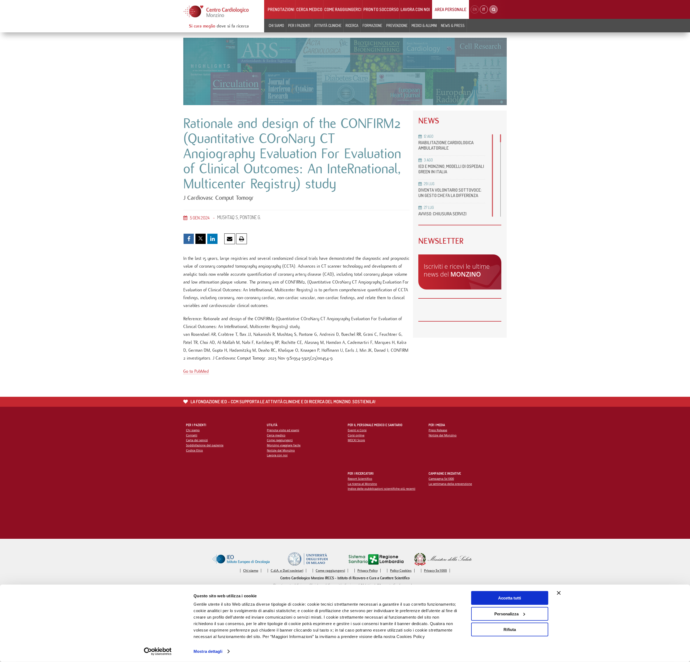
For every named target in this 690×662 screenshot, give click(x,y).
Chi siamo (193, 430)
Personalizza (506, 613)
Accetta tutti (509, 598)
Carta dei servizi (197, 440)
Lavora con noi (415, 9)
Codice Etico (194, 450)
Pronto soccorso (381, 9)
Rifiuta (509, 629)
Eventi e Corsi (357, 430)
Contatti (191, 435)
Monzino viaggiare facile (284, 445)
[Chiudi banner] (559, 593)
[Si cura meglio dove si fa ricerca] (216, 11)
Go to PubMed (196, 371)
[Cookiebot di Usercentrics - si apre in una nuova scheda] (157, 651)
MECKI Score (356, 440)
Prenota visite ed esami (283, 430)
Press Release (438, 430)
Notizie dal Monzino (281, 450)
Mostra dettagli (208, 651)
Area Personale (450, 9)
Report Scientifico (360, 479)
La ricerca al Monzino (362, 484)
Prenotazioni (281, 9)
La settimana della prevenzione (450, 484)
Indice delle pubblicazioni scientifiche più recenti (381, 489)
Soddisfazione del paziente (204, 445)
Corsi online (356, 435)
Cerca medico (309, 9)
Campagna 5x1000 (441, 479)
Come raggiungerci (342, 9)
